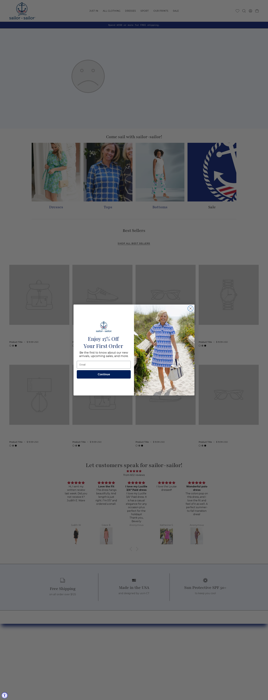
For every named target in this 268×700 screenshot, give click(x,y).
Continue (104, 374)
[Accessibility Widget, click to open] (5, 695)
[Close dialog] (190, 308)
